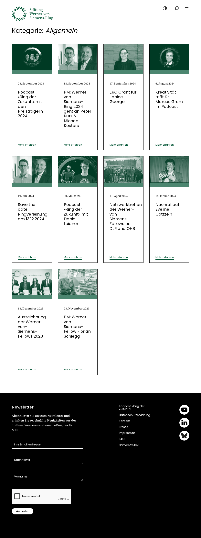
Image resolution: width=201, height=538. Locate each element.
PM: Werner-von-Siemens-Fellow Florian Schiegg (77, 326)
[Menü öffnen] (187, 8)
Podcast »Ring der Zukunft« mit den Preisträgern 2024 (30, 104)
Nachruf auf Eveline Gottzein (167, 209)
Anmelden (22, 511)
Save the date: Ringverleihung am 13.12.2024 (33, 212)
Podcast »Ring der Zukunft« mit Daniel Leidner (76, 214)
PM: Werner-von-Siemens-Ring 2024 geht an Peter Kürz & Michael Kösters (77, 108)
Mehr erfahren (27, 145)
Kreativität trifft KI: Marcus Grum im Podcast (169, 99)
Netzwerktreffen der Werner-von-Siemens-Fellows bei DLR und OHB (126, 216)
